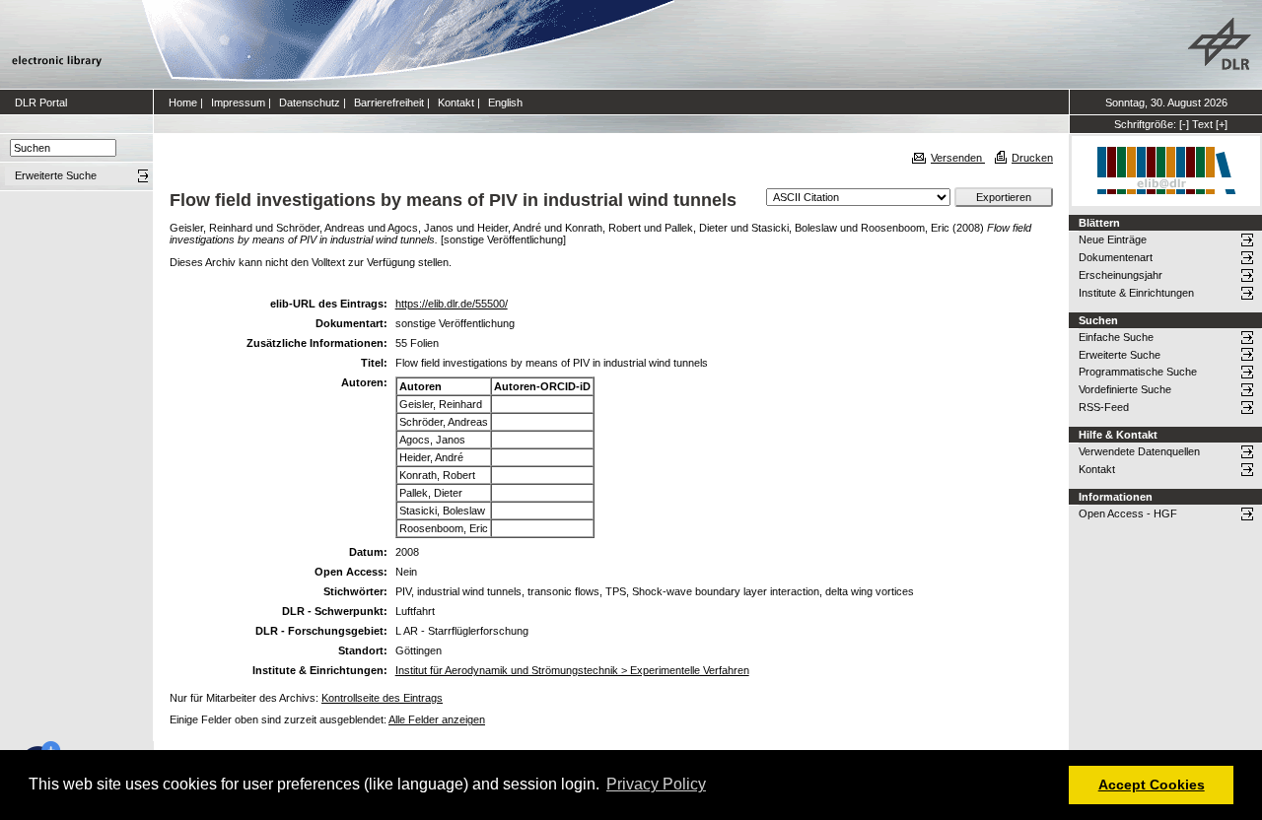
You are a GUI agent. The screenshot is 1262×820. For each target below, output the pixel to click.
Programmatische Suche (1138, 371)
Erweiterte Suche (1119, 355)
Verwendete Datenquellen (1139, 451)
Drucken (1032, 158)
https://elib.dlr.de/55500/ (451, 303)
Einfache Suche (1116, 337)
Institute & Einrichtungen (1136, 293)
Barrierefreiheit (389, 102)
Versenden (958, 158)
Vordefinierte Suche (1125, 389)
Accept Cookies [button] (1151, 784)
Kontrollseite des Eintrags (382, 698)
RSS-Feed (1104, 407)
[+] (1221, 124)
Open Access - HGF (1128, 513)
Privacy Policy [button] (656, 784)
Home (183, 102)
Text (1202, 124)
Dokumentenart (1116, 257)
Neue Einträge (1113, 239)
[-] (1184, 124)
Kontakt (456, 102)
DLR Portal (41, 102)
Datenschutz (309, 102)
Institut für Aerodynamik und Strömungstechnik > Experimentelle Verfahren (572, 670)
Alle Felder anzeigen (436, 719)
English (505, 102)
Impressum (238, 102)
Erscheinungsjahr (1120, 275)
